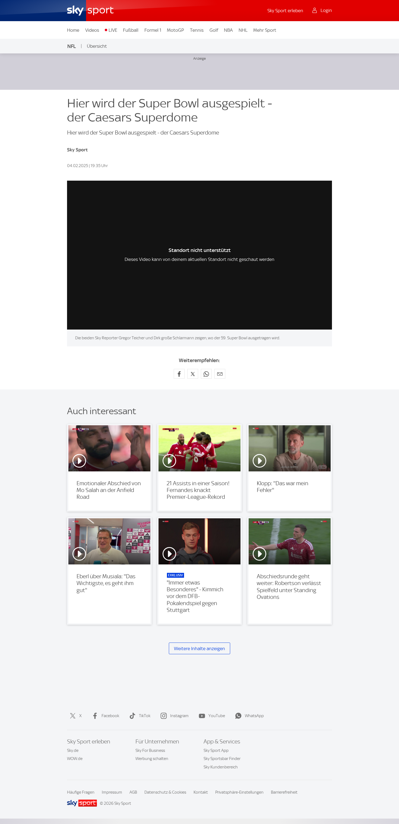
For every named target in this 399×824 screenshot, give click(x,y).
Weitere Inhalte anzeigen (199, 648)
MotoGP (175, 30)
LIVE (113, 30)
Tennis (197, 30)
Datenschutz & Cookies (165, 792)
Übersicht (97, 46)
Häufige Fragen (80, 792)
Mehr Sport (264, 30)
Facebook (110, 715)
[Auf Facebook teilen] (179, 374)
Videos (92, 30)
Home (73, 30)
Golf (214, 30)
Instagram (179, 715)
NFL (71, 46)
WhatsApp (254, 715)
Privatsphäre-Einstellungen (239, 792)
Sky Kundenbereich (221, 767)
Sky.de (72, 750)
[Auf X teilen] (192, 374)
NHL (243, 30)
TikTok (144, 715)
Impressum (112, 792)
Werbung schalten (151, 758)
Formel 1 (152, 30)
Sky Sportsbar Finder (222, 758)
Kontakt (201, 792)
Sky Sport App (216, 750)
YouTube (216, 715)
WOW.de (75, 758)
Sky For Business (150, 750)
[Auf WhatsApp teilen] (206, 374)
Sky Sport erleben (285, 10)
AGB (133, 792)
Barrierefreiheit (284, 792)
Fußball (130, 30)
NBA (228, 30)
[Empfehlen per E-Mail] (219, 374)
